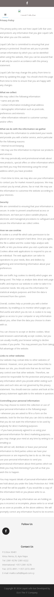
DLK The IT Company (27, 592)
